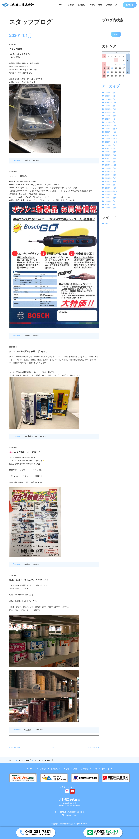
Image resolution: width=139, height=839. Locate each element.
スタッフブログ (24, 760)
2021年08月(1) (110, 122)
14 (112, 68)
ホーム (61, 4)
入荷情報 (108, 4)
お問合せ (129, 4)
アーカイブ (111, 85)
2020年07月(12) (111, 145)
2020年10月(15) (111, 135)
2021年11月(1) (110, 119)
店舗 (100, 4)
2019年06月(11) (111, 184)
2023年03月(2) (110, 109)
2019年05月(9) (110, 188)
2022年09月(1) (110, 112)
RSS (107, 223)
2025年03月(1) (110, 96)
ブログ (117, 4)
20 (108, 72)
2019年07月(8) (110, 181)
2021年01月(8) (110, 125)
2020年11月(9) (110, 132)
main (54, 747)
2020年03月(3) (110, 155)
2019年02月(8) (110, 197)
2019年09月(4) (110, 175)
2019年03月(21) (111, 194)
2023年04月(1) (110, 105)
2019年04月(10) (111, 191)
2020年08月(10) (111, 142)
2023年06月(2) (110, 102)
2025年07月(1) (110, 92)
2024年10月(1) (110, 99)
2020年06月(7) (110, 148)
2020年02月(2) (110, 158)
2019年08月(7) (110, 178)
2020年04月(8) (110, 151)
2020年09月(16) (111, 138)
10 (124, 64)
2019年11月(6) (110, 168)
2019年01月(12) (111, 201)
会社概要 (71, 4)
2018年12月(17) (111, 204)
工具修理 (91, 4)
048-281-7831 (71, 815)
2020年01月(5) (110, 161)
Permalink (17, 160)
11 (128, 64)
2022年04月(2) (110, 115)
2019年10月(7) (110, 171)
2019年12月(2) (110, 165)
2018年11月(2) (110, 207)
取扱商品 (81, 4)
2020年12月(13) (111, 128)
